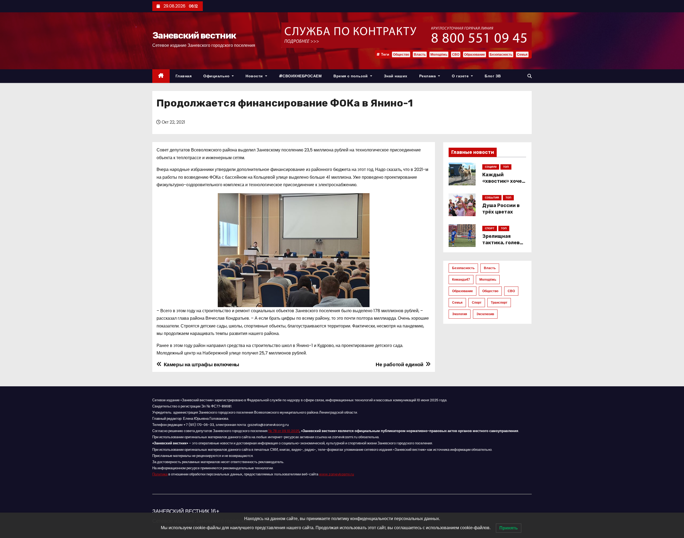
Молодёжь (438, 54)
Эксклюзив (485, 314)
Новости (255, 76)
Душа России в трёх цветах (501, 209)
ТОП (506, 167)
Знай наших (395, 76)
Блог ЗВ (493, 76)
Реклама (428, 76)
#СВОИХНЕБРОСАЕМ (300, 76)
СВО (455, 54)
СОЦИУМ (490, 167)
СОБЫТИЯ (492, 198)
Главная (184, 76)
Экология (459, 314)
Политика (160, 474)
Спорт (476, 302)
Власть (420, 54)
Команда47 (461, 279)
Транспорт (499, 302)
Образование (474, 54)
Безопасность (501, 54)
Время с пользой (351, 76)
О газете (461, 76)
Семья (522, 54)
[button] (529, 76)
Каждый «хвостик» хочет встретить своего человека (503, 184)
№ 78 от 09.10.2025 (284, 430)
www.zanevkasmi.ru (336, 474)
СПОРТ (489, 228)
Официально (217, 76)
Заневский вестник (194, 35)
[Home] (161, 76)
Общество (401, 54)
